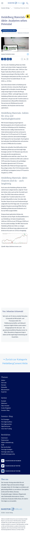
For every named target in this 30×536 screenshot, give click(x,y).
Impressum (4, 438)
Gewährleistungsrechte (8, 454)
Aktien (3, 380)
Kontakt (3, 401)
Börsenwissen (5, 389)
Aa (24, 59)
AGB (2, 445)
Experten (4, 392)
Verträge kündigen (6, 449)
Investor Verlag (5, 8)
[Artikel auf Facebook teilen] (2, 59)
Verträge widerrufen (7, 452)
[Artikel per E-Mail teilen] (8, 59)
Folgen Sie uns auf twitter (12, 466)
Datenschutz (5, 440)
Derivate (3, 382)
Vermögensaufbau (6, 422)
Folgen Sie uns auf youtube (12, 471)
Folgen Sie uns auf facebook (13, 460)
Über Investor (5, 405)
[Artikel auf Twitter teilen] (5, 59)
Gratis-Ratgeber (6, 408)
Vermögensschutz (6, 424)
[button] (28, 16)
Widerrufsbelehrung (7, 442)
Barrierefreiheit (6, 447)
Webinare (4, 403)
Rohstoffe (4, 387)
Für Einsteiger (5, 419)
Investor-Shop (5, 410)
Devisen (3, 385)
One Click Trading (6, 429)
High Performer (5, 426)
